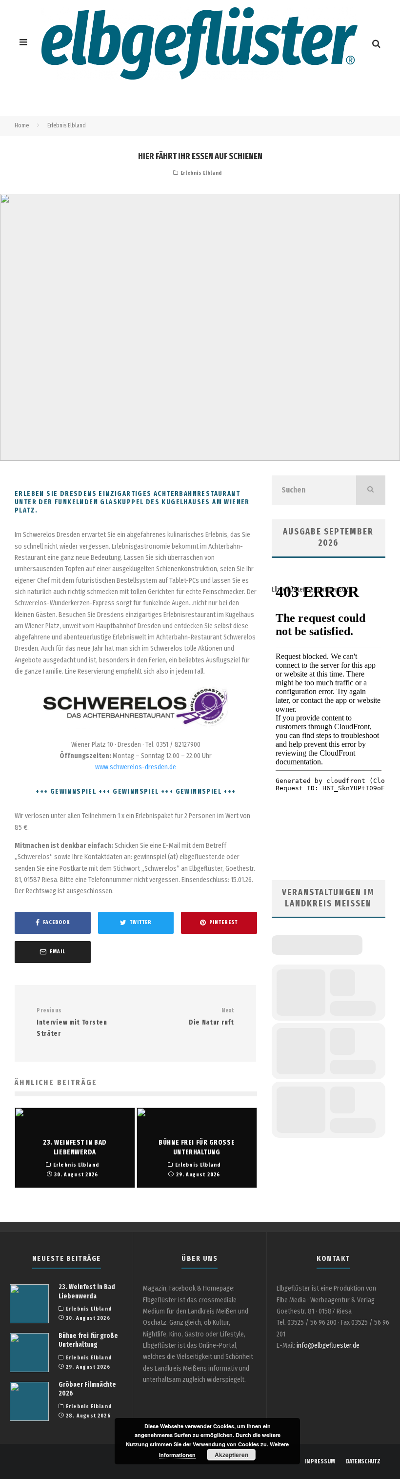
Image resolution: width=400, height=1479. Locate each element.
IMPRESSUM (320, 1461)
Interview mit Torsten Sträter (72, 1022)
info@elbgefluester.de (328, 1345)
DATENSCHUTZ (363, 1461)
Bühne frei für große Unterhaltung (88, 1340)
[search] (370, 490)
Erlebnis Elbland (201, 173)
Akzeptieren (231, 1454)
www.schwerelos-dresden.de (135, 767)
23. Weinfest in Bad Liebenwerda (87, 1291)
